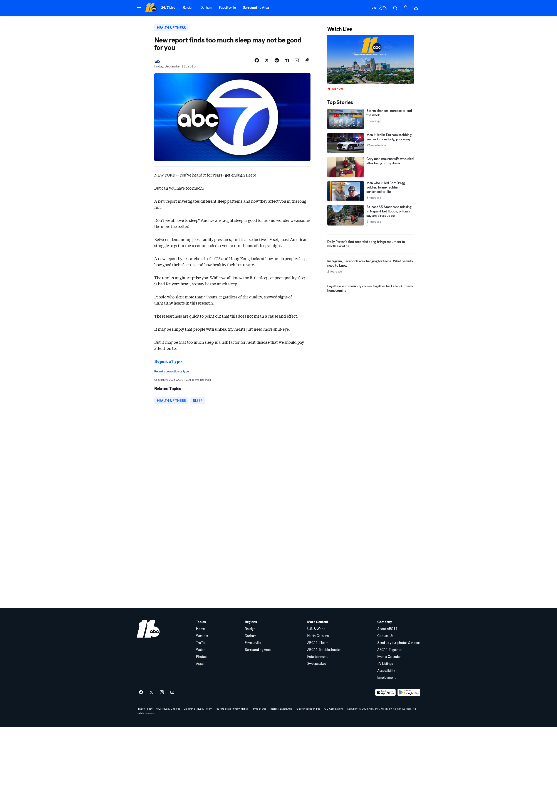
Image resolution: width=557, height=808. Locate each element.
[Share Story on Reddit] (276, 60)
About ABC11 (387, 629)
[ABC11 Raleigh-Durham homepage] (151, 8)
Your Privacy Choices (168, 708)
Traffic (200, 643)
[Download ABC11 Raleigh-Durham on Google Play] (409, 692)
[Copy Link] (306, 60)
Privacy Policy (145, 708)
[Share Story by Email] (296, 60)
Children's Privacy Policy (198, 708)
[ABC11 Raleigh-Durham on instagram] (162, 692)
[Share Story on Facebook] (256, 60)
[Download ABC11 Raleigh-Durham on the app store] (385, 692)
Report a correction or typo (171, 371)
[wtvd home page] (148, 629)
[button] (138, 7)
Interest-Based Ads (281, 708)
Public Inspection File (307, 708)
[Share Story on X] (266, 60)
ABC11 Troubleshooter (324, 649)
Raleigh (188, 7)
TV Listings (385, 663)
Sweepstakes (316, 663)
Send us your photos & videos (398, 643)
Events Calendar (389, 656)
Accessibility (386, 670)
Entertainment (317, 656)
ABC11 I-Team (317, 643)
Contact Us (385, 636)
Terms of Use (258, 708)
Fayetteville (227, 7)
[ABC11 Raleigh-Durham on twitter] (151, 692)
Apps (199, 663)
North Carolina (318, 636)
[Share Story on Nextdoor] (286, 60)
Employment (386, 677)
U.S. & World (316, 629)
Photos (201, 656)
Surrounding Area (256, 7)
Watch (200, 649)
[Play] (370, 59)
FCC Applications (334, 708)
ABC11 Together (389, 649)
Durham (206, 7)
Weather (202, 636)
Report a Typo (168, 361)
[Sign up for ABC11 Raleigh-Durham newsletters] (172, 692)
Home (200, 629)
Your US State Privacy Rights (231, 708)
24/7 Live (168, 7)
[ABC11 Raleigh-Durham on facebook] (141, 692)
